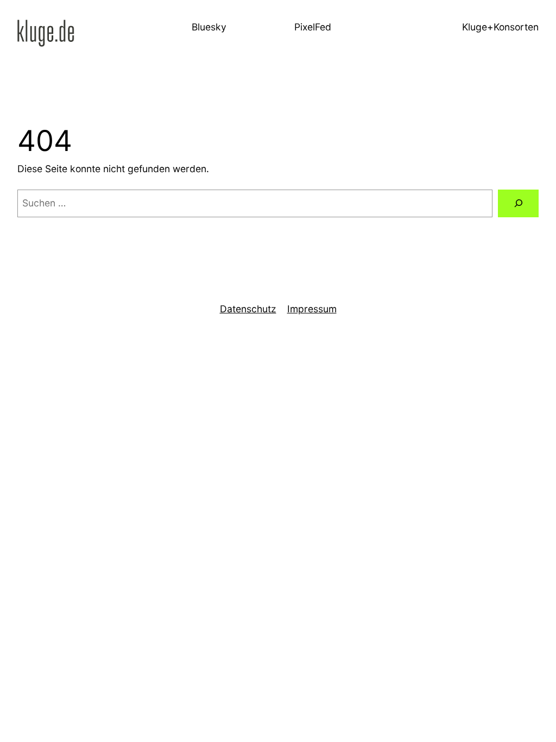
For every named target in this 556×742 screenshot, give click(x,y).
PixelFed (312, 27)
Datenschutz (248, 309)
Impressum (312, 309)
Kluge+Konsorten (500, 27)
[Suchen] (518, 203)
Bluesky (209, 27)
